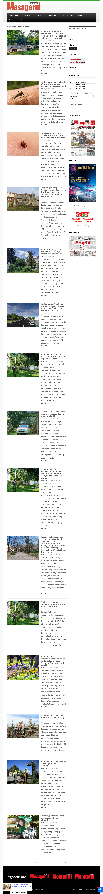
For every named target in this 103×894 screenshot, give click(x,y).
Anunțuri (12, 20)
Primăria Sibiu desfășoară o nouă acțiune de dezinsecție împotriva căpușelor (53, 356)
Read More (44, 73)
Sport (80, 15)
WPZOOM (93, 889)
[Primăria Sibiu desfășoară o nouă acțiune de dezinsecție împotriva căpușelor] (23, 365)
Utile (50, 361)
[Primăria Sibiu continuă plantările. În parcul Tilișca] (23, 726)
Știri (42, 40)
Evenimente (44, 418)
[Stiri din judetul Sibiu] (23, 6)
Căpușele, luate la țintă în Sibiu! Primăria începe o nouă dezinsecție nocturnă (53, 135)
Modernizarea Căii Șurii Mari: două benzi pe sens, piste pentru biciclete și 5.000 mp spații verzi (52, 307)
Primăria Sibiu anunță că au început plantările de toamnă (53, 763)
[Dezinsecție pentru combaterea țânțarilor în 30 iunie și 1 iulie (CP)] (23, 613)
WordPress (81, 889)
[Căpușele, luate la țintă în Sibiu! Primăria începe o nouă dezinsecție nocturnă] (23, 144)
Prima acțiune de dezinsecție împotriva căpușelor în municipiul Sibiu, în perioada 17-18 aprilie (52, 473)
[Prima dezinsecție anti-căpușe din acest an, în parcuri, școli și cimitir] (23, 260)
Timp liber (43, 822)
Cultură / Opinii (66, 15)
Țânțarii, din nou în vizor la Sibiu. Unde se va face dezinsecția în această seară (53, 84)
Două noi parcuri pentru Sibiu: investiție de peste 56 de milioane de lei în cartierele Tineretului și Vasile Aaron (53, 192)
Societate (28, 15)
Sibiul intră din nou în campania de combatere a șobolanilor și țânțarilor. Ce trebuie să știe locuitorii (53, 34)
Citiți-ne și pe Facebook (77, 28)
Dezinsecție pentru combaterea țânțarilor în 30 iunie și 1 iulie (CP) (53, 604)
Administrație (13, 15)
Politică (40, 15)
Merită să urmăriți (76, 104)
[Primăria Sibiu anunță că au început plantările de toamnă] (23, 772)
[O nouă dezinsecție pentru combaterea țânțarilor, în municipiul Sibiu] (23, 422)
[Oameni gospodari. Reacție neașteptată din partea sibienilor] (23, 826)
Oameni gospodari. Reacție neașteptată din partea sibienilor (53, 818)
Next (65, 862)
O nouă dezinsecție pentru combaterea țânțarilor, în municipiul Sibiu (53, 414)
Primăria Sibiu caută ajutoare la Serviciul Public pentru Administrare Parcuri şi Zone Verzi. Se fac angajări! (53, 660)
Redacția (24, 20)
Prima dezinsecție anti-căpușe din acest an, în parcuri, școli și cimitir (52, 251)
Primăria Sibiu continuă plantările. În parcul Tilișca (53, 716)
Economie (51, 15)
